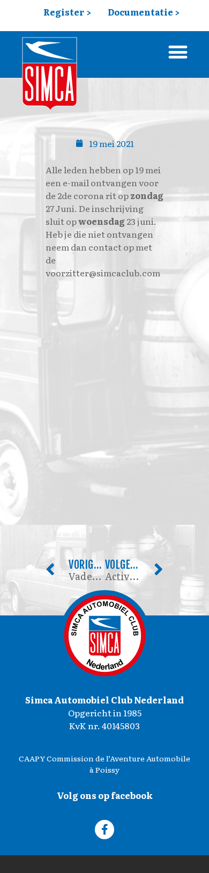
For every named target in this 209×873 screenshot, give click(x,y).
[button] (177, 51)
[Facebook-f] (104, 829)
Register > (67, 11)
